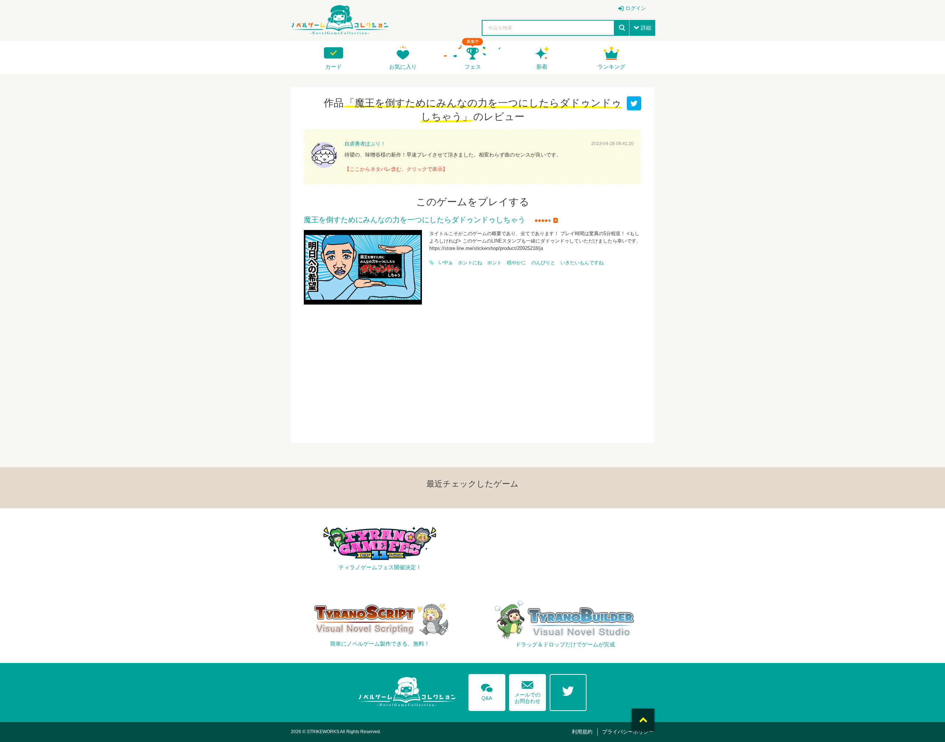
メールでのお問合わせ (527, 690)
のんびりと (543, 262)
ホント (494, 262)
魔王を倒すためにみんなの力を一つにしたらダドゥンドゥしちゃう (414, 220)
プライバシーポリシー (628, 732)
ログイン (635, 8)
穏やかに (516, 262)
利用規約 (582, 732)
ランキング (611, 66)
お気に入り (403, 66)
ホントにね (470, 262)
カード (333, 66)
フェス (472, 66)
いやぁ (446, 262)
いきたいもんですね (582, 262)
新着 (541, 66)
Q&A (487, 690)
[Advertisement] (472, 369)
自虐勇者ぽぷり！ (365, 144)
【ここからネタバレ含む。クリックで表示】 (396, 169)
